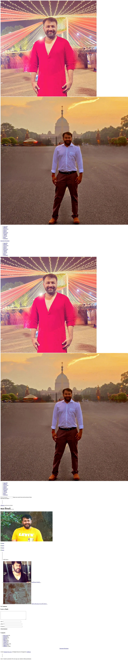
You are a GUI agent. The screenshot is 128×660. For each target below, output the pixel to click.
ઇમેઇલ (2, 624)
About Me (5, 226)
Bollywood (5, 232)
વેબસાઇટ (2, 626)
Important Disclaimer (5, 240)
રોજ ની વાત (5, 229)
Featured (5, 636)
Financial (5, 233)
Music (4, 237)
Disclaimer (5, 238)
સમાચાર (5, 230)
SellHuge (29, 651)
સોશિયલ (5, 227)
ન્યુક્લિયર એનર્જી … (36, 582)
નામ (2, 621)
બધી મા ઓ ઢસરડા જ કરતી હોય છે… (39, 603)
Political (5, 231)
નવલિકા (5, 235)
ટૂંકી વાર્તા (5, 236)
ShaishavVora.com (8, 651)
